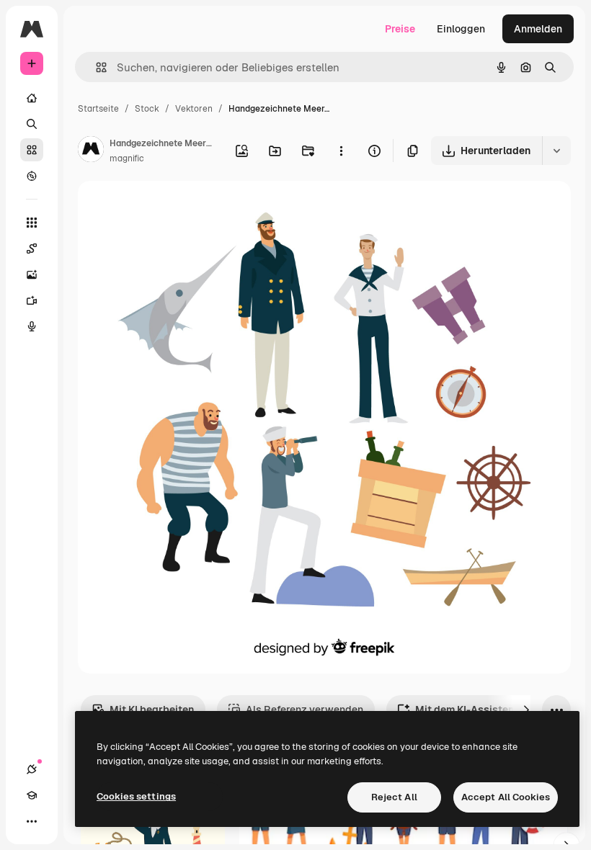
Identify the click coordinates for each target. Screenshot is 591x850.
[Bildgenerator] (31, 274)
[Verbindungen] (31, 769)
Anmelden (538, 28)
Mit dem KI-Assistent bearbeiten (494, 709)
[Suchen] (31, 123)
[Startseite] (31, 97)
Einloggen (461, 28)
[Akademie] (31, 795)
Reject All (394, 797)
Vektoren (194, 109)
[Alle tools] (31, 222)
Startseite (98, 109)
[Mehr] (31, 821)
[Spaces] (31, 248)
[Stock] (31, 149)
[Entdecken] (31, 175)
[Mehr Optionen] (340, 150)
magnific (127, 158)
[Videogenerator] (31, 300)
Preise (400, 28)
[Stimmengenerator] (31, 326)
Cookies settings (136, 796)
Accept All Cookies (505, 797)
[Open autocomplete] (95, 67)
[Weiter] (526, 709)
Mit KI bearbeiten (152, 709)
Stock (147, 109)
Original (170, 208)
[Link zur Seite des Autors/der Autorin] (91, 151)
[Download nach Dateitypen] (556, 150)
